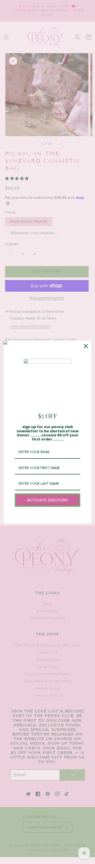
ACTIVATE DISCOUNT (47, 500)
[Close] (86, 346)
